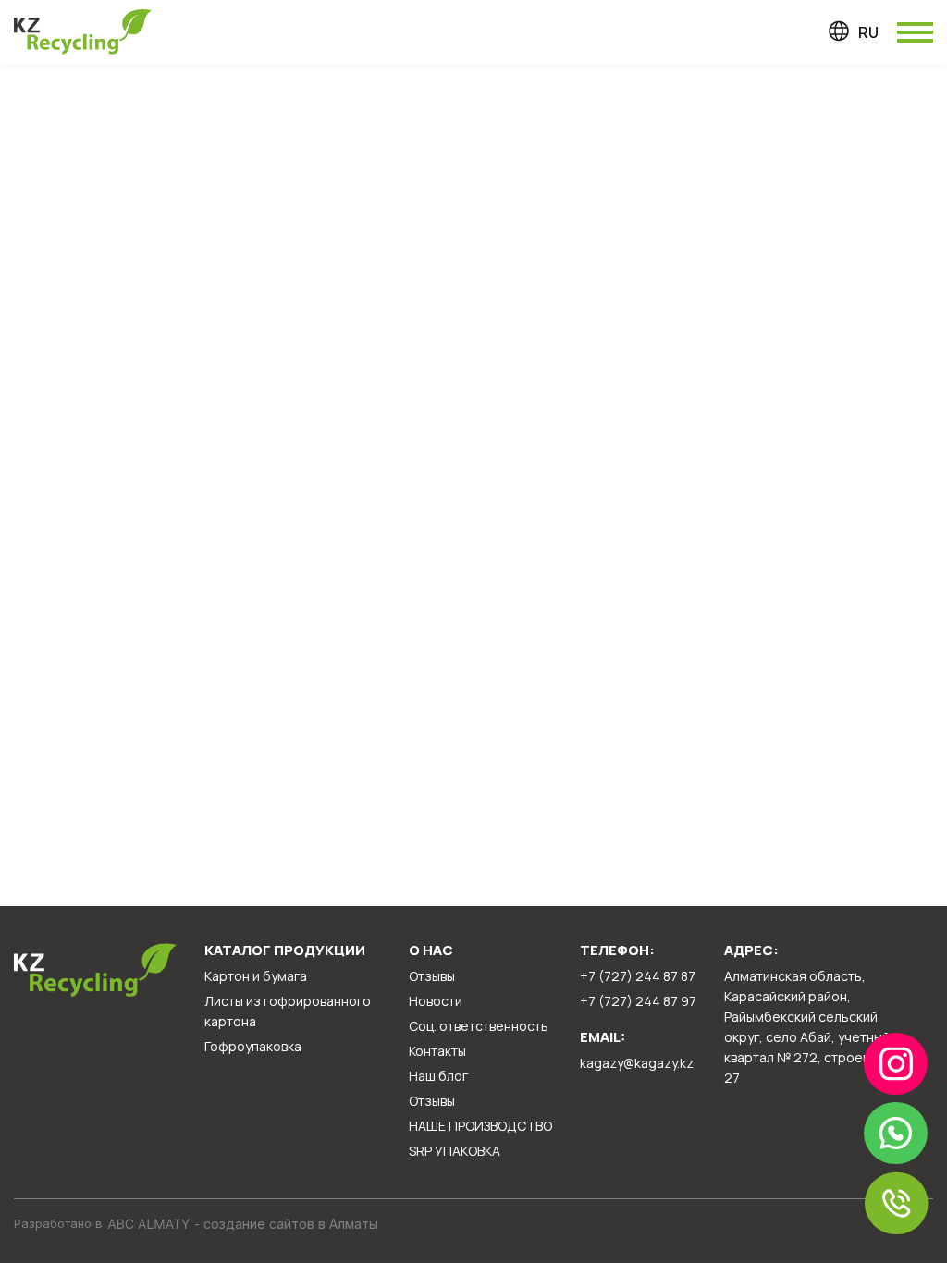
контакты (437, 1051)
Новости (435, 1001)
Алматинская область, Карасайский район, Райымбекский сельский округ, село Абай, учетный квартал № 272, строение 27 (807, 1026)
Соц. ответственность (478, 1026)
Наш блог (438, 1076)
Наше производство (480, 1125)
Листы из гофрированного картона (287, 1011)
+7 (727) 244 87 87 (637, 976)
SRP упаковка (454, 1150)
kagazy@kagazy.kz (637, 1063)
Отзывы (432, 976)
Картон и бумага (255, 976)
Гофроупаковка (252, 1046)
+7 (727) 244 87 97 (638, 1001)
